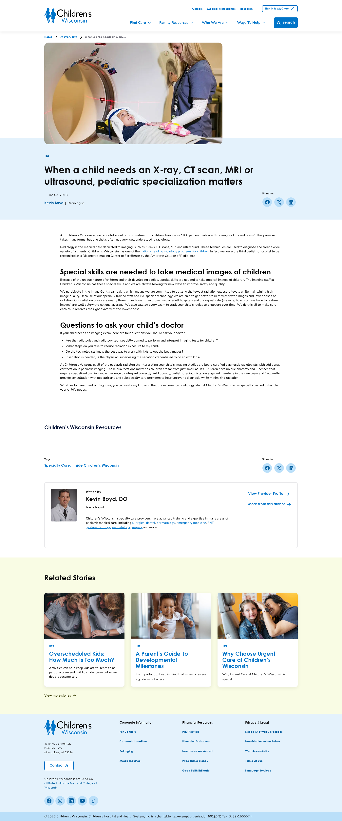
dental (150, 523)
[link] (197, 9)
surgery (137, 527)
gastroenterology (98, 527)
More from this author (266, 504)
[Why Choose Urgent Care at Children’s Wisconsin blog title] (258, 616)
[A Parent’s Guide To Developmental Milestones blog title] (171, 616)
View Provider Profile (265, 494)
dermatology (166, 523)
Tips (46, 156)
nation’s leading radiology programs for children (175, 251)
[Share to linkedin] (292, 202)
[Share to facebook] (268, 202)
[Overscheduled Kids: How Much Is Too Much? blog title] (84, 616)
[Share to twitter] (280, 202)
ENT (211, 523)
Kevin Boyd (54, 203)
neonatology (121, 527)
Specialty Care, (57, 465)
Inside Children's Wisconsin (95, 465)
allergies (138, 523)
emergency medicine (191, 523)
